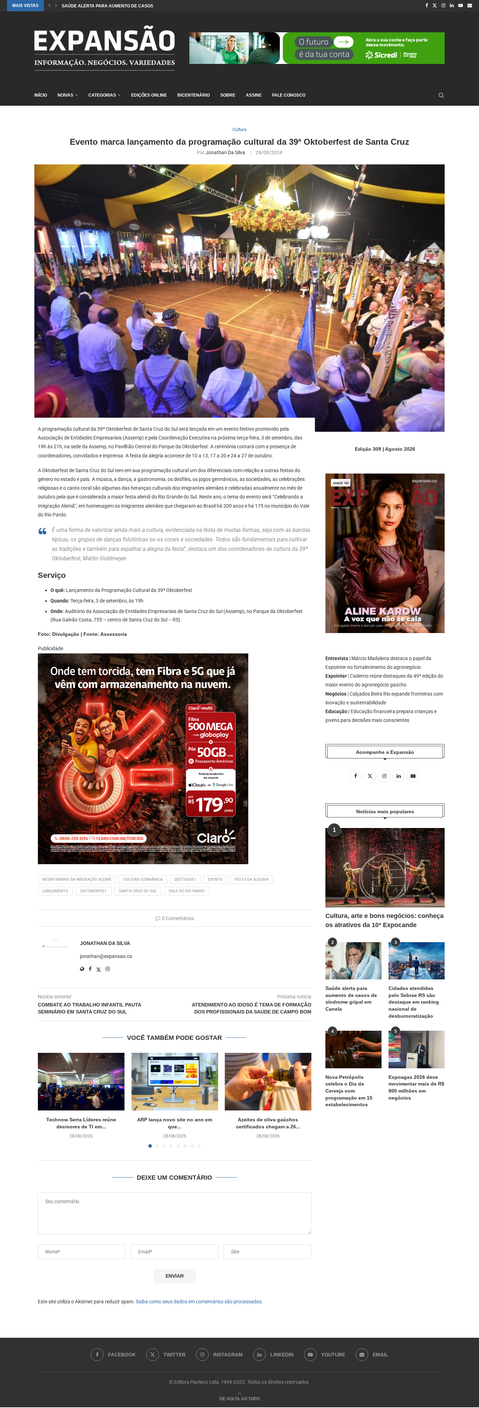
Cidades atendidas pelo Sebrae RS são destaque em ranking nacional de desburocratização (414, 1001)
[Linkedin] (452, 5)
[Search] (441, 95)
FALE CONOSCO (288, 95)
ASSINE (254, 95)
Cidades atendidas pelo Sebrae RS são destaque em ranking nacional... (148, 6)
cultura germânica (143, 879)
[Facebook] (426, 5)
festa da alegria (252, 879)
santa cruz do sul (138, 891)
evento (215, 879)
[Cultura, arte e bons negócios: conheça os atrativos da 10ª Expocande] (385, 868)
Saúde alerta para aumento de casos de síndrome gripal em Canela (351, 998)
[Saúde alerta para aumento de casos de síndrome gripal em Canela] (353, 961)
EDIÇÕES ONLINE (149, 95)
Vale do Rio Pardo (187, 891)
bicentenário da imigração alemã (76, 879)
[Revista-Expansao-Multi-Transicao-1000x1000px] (143, 658)
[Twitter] (434, 5)
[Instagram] (443, 5)
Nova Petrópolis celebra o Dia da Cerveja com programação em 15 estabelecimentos (348, 1090)
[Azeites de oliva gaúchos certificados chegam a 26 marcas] (268, 1081)
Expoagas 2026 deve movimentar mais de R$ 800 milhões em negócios (416, 1087)
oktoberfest (93, 891)
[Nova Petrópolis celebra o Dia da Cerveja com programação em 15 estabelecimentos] (353, 1049)
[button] (49, 5)
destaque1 (185, 879)
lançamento (55, 891)
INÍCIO (40, 95)
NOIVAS (65, 95)
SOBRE (227, 95)
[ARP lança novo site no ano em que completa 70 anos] (174, 1081)
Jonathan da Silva (225, 152)
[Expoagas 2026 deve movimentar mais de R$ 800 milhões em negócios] (417, 1049)
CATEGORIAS (102, 95)
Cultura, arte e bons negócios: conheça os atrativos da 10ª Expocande (384, 920)
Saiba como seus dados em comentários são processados (199, 1301)
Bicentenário (193, 95)
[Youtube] (460, 5)
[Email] (469, 5)
